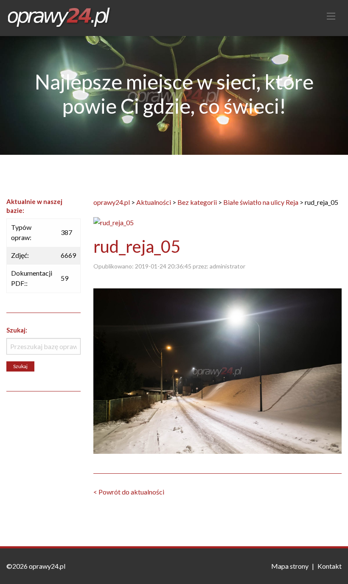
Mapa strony (290, 566)
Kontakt (329, 566)
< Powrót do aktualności (128, 492)
